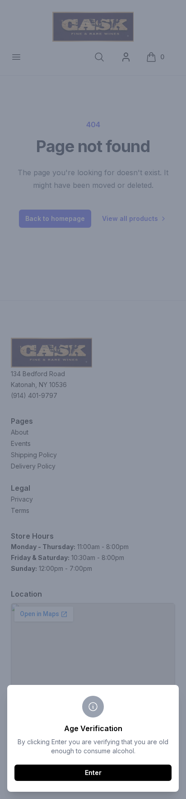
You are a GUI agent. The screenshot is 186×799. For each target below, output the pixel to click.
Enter (93, 772)
